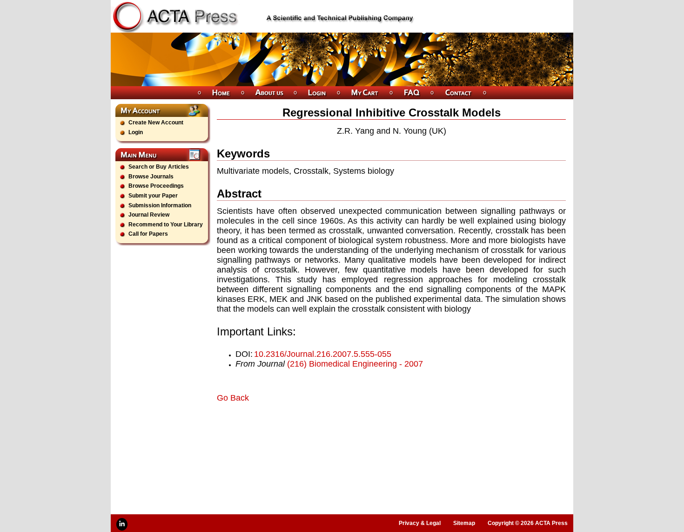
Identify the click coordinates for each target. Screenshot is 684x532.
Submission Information (159, 205)
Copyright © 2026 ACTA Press (528, 523)
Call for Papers (148, 234)
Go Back (233, 397)
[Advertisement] (326, 429)
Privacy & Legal (420, 523)
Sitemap (464, 523)
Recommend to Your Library (165, 224)
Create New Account (155, 122)
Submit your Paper (153, 195)
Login (135, 132)
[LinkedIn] (121, 524)
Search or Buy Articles (158, 167)
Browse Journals (151, 176)
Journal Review (148, 214)
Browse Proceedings (156, 186)
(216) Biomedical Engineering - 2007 (355, 363)
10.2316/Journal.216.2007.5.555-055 (322, 354)
